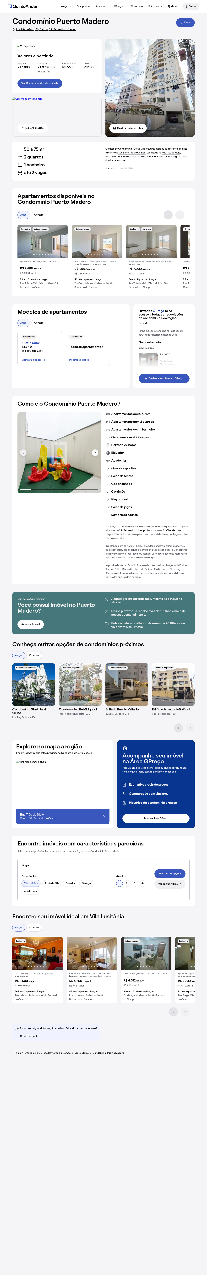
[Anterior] (168, 214)
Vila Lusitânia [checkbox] (31, 883)
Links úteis (153, 6)
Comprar (82, 6)
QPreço (118, 6)
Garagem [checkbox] (87, 883)
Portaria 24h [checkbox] (52, 883)
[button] (42, 258)
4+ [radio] (143, 883)
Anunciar (100, 6)
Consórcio (137, 6)
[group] (42, 258)
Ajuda (171, 6)
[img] (33, 684)
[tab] (25, 866)
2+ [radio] (127, 883)
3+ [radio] (135, 883)
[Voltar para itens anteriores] (23, 452)
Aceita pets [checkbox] (30, 891)
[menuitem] (66, 6)
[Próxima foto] (62, 241)
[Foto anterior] (23, 241)
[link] (169, 873)
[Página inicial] (23, 6)
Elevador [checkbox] (70, 883)
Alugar (64, 6)
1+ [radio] (119, 883)
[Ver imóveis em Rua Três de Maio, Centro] (27, 99)
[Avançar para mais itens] (95, 452)
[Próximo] (179, 214)
